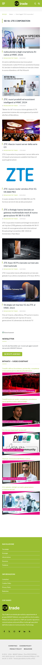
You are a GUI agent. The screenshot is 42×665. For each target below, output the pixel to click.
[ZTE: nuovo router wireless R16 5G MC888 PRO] (21, 175)
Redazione (5, 591)
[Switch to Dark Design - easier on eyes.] (35, 4)
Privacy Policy (6, 587)
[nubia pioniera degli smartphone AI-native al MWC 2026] (21, 38)
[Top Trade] (21, 3)
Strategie (5, 553)
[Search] (39, 3)
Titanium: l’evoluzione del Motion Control (16, 459)
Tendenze (5, 565)
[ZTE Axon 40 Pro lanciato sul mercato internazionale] (21, 249)
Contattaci (5, 579)
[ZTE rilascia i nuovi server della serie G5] (21, 130)
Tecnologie (5, 549)
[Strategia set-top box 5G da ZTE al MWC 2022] (21, 291)
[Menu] (3, 3)
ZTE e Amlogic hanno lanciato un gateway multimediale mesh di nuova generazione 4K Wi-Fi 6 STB (20, 212)
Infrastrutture (6, 557)
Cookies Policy (6, 583)
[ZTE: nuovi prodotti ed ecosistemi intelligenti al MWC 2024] (21, 85)
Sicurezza (5, 561)
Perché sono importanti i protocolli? (14, 430)
